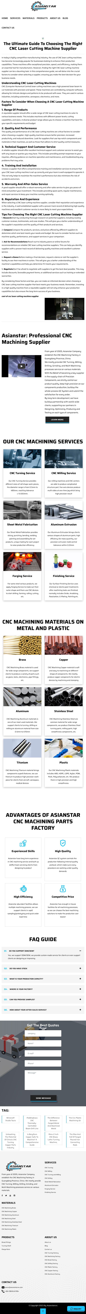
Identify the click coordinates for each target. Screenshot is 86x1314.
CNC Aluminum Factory (52, 1274)
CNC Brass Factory (51, 1260)
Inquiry (77, 1309)
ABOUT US (55, 18)
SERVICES (15, 18)
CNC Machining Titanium (10, 1225)
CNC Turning (49, 1167)
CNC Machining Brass (9, 1208)
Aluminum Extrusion (64, 524)
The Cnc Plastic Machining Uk (75, 1119)
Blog (46, 1246)
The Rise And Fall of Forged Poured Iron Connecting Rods (75, 1139)
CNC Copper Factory (51, 1270)
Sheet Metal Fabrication (22, 524)
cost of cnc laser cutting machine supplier (20, 296)
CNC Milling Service (64, 473)
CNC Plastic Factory (51, 1267)
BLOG (65, 18)
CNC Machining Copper (9, 1211)
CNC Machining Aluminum (10, 1215)
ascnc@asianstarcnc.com (14, 1287)
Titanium (22, 762)
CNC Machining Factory (52, 1256)
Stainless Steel (63, 711)
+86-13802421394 (12, 1291)
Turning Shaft (6, 1246)
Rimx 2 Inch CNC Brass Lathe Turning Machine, (53, 1138)
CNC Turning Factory (52, 1253)
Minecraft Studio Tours (10, 1119)
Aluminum (22, 711)
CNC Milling (48, 1171)
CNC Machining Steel (8, 1218)
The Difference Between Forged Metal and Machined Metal (53, 1123)
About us (48, 1242)
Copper (63, 660)
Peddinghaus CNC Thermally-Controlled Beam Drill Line (32, 1123)
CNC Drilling (48, 1178)
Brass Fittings (6, 1242)
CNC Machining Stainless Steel (12, 1222)
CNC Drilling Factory (51, 1263)
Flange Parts (6, 1249)
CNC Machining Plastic (9, 1229)
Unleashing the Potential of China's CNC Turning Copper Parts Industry (10, 1141)
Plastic (63, 762)
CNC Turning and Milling (53, 1174)
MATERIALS (28, 18)
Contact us (48, 1249)
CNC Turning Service (22, 473)
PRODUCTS (42, 18)
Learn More (57, 419)
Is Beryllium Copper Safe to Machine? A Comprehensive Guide (32, 1139)
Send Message (43, 1098)
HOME (5, 18)
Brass (22, 660)
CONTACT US (8, 27)
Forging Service (22, 576)
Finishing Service (63, 576)
